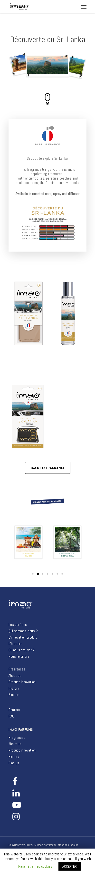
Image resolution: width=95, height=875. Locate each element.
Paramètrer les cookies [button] (35, 866)
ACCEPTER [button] (69, 866)
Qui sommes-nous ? (23, 631)
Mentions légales (68, 845)
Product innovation (22, 682)
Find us (14, 695)
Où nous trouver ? (22, 650)
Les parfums (18, 624)
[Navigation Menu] (83, 6)
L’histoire (15, 644)
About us (15, 675)
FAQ (11, 716)
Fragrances (17, 669)
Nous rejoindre (19, 656)
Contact (14, 710)
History (14, 688)
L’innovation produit (23, 637)
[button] (32, 574)
